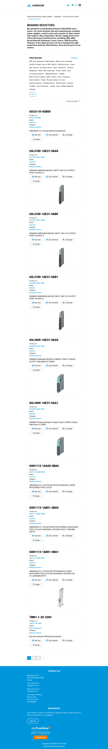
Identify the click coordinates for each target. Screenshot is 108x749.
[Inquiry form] (76, 5)
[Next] (43, 658)
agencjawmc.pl (59, 746)
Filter (32, 94)
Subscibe (33, 721)
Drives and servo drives (71, 16)
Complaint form (32, 691)
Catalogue (57, 16)
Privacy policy (31, 697)
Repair (37, 139)
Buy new (38, 135)
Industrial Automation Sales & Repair (39, 16)
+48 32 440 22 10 (33, 683)
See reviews (40, 737)
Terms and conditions (34, 694)
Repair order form (33, 689)
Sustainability (31, 702)
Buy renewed (53, 135)
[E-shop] (73, 5)
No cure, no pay (32, 699)
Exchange (69, 135)
